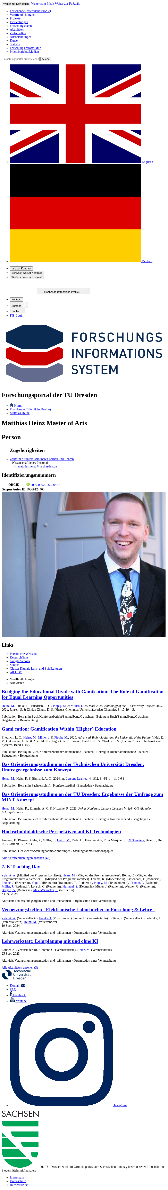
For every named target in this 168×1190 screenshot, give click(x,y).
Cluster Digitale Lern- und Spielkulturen (36, 668)
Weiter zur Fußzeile (67, 3)
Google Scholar (20, 661)
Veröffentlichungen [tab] (22, 679)
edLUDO (16, 672)
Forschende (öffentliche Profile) (61, 291)
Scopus (14, 665)
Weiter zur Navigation (16, 3)
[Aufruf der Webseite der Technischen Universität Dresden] (19, 978)
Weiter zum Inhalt (42, 3)
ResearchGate (19, 657)
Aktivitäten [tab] (17, 683)
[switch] (21, 268)
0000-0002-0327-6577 (45, 485)
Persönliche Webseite (23, 653)
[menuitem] (88, 11)
